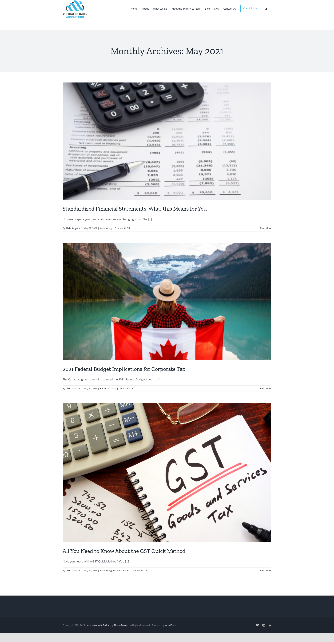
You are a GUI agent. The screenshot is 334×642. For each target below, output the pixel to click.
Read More (265, 228)
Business (104, 388)
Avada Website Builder (98, 625)
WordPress (170, 625)
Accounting (106, 228)
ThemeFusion (121, 625)
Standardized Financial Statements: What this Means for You (135, 208)
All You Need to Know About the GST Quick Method (124, 551)
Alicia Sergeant (73, 228)
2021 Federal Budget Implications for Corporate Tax (124, 369)
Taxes (113, 388)
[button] (266, 8)
